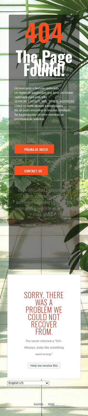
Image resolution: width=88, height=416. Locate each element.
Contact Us (33, 170)
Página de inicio (36, 149)
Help (51, 404)
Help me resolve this (44, 365)
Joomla (38, 404)
